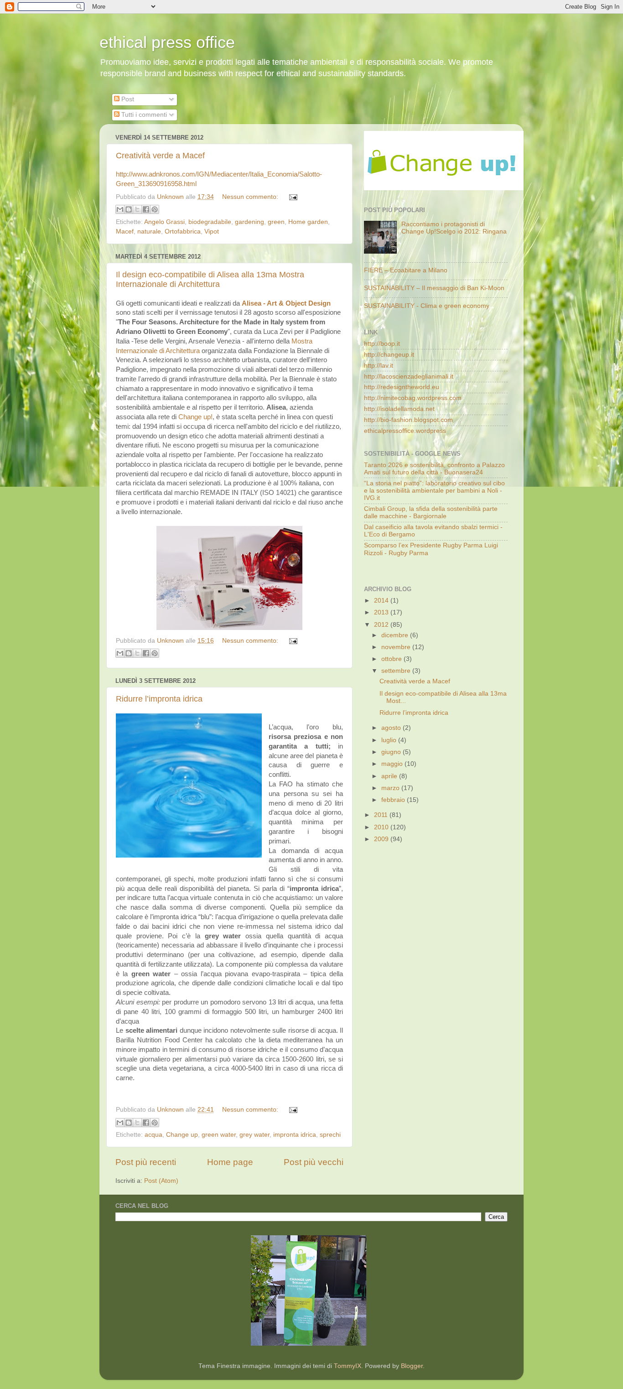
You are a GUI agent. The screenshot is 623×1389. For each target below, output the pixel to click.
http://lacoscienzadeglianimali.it (408, 376)
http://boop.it (382, 343)
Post (126, 99)
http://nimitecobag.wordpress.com (413, 398)
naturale (149, 231)
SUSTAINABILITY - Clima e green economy (426, 305)
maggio (393, 763)
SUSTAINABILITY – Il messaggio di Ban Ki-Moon (434, 288)
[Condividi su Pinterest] (154, 209)
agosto (392, 727)
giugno (392, 752)
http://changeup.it (389, 354)
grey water (254, 1134)
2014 (382, 600)
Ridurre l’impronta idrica (159, 698)
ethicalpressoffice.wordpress (405, 430)
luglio (389, 740)
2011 (381, 815)
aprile (390, 776)
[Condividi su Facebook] (146, 209)
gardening (249, 221)
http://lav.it (378, 365)
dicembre (395, 635)
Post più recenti (145, 1162)
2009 (382, 839)
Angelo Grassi (164, 221)
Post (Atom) (161, 1180)
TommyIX (347, 1366)
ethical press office (167, 42)
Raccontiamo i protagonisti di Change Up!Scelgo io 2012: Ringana (454, 228)
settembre (396, 670)
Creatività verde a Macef (160, 155)
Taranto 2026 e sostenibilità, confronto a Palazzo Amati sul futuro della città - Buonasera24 (434, 469)
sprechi (330, 1134)
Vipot (211, 231)
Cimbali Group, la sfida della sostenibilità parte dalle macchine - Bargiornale (431, 512)
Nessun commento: (251, 196)
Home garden (308, 221)
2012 (382, 624)
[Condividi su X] (137, 209)
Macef (125, 231)
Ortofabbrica (183, 231)
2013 (382, 612)
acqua (153, 1134)
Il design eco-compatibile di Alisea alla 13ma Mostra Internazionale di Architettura (210, 279)
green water (219, 1134)
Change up (182, 1134)
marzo (391, 788)
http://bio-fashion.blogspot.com (408, 419)
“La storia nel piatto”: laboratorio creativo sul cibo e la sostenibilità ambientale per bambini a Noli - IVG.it (434, 490)
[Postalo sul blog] (128, 209)
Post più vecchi (313, 1162)
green (276, 221)
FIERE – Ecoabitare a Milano (405, 270)
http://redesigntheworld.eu (401, 387)
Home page (230, 1162)
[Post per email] (291, 196)
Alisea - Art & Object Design (286, 303)
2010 (382, 827)
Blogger (412, 1366)
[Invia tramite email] (120, 209)
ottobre (392, 658)
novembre (396, 647)
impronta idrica (294, 1134)
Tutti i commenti (143, 114)
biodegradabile (209, 221)
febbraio (394, 799)
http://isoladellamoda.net (399, 409)
